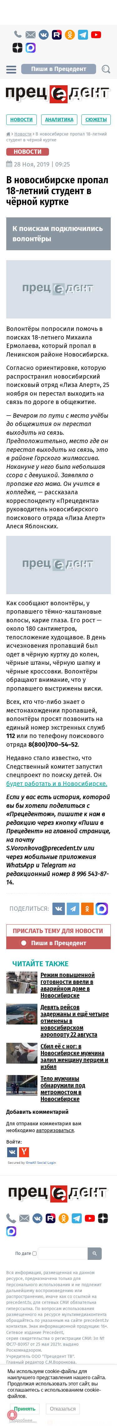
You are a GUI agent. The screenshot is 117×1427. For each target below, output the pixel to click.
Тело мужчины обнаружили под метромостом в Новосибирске (63, 1089)
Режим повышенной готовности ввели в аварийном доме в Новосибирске (68, 985)
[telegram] (83, 35)
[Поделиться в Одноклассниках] (87, 909)
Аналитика (59, 119)
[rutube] (57, 35)
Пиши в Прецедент (58, 69)
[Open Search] (106, 69)
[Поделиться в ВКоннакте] (58, 909)
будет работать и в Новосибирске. (56, 783)
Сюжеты (96, 119)
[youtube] (96, 35)
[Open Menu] (11, 69)
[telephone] (17, 35)
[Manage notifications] (12, 1415)
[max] (31, 48)
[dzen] (17, 48)
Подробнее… (23, 1420)
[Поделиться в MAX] (101, 909)
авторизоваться (55, 1130)
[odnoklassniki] (70, 35)
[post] (31, 35)
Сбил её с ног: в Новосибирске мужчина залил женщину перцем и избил (74, 1056)
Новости (21, 119)
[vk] (44, 35)
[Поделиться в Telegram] (73, 909)
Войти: (14, 1142)
